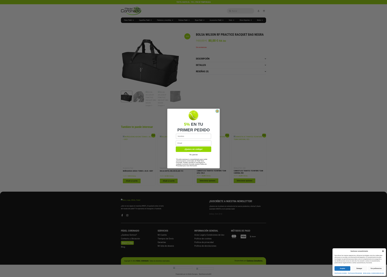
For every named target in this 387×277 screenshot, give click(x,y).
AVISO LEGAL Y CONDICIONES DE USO (373, 273)
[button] (383, 251)
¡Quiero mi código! (193, 149)
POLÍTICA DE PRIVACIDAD (355, 273)
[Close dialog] (217, 111)
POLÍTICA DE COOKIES (340, 273)
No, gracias (193, 154)
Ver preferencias (376, 268)
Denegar (359, 268)
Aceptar (342, 268)
